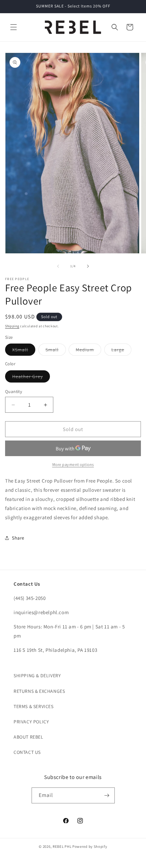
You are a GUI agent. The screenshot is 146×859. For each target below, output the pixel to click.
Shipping (12, 326)
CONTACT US (27, 752)
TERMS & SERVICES (34, 706)
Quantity (13, 391)
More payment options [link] (73, 464)
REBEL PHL (62, 846)
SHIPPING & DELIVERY (37, 675)
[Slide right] (87, 266)
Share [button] (18, 538)
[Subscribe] (106, 795)
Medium (88, 351)
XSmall (23, 351)
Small (55, 351)
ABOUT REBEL (28, 737)
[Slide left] (58, 266)
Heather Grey (31, 378)
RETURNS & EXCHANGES (39, 691)
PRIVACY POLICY (31, 722)
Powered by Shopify (89, 846)
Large (121, 351)
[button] (13, 27)
